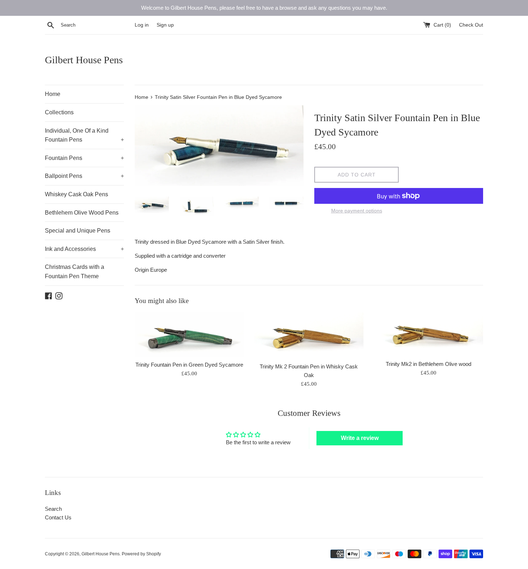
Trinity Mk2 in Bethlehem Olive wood (428, 364)
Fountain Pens (84, 158)
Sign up (165, 25)
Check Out (471, 25)
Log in (142, 25)
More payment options (356, 211)
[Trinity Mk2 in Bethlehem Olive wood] (428, 334)
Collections (59, 112)
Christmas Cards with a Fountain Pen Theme (74, 271)
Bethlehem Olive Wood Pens (82, 213)
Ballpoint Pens (84, 176)
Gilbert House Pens (84, 59)
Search (53, 509)
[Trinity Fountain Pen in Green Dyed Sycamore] (189, 334)
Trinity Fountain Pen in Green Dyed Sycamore (189, 365)
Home (52, 94)
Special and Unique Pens (77, 231)
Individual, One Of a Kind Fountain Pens (84, 135)
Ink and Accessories (84, 249)
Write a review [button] (360, 438)
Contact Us (58, 517)
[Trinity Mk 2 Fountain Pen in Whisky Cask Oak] (308, 335)
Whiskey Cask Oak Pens (76, 194)
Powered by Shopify (141, 553)
